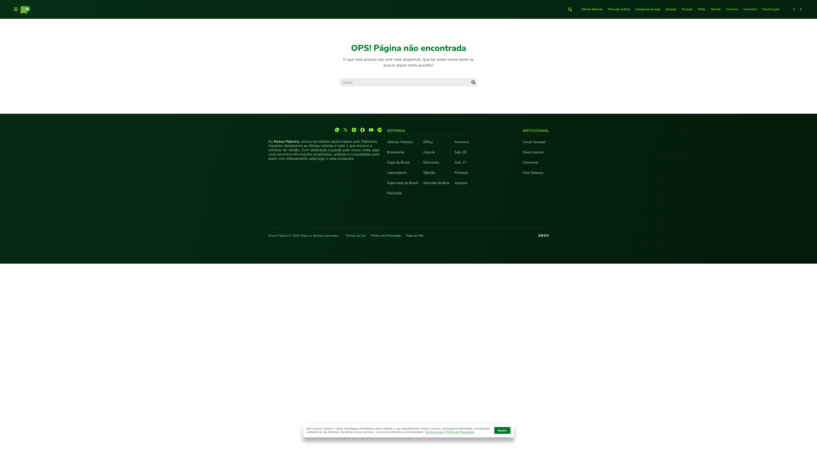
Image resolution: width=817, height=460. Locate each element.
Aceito (502, 430)
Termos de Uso (356, 236)
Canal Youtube (534, 142)
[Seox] (543, 235)
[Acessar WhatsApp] (337, 129)
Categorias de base (648, 9)
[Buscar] (473, 82)
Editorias (396, 130)
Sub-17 (460, 162)
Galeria (429, 152)
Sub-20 (460, 152)
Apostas (671, 9)
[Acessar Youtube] (371, 129)
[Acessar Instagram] (354, 129)
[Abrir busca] (570, 9)
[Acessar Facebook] (362, 129)
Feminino (732, 9)
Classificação (771, 9)
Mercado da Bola (619, 9)
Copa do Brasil (398, 162)
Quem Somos (533, 152)
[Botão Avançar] (800, 9)
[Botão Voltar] (794, 9)
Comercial (530, 162)
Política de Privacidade (386, 236)
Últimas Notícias (592, 9)
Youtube (687, 9)
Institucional (536, 130)
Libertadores (397, 172)
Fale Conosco (533, 172)
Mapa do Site (414, 236)
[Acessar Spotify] (379, 129)
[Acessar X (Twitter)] (345, 129)
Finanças (461, 172)
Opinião (716, 9)
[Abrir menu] (16, 9)
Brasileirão (395, 152)
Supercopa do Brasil (402, 183)
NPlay (702, 9)
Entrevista (750, 9)
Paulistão (394, 193)
